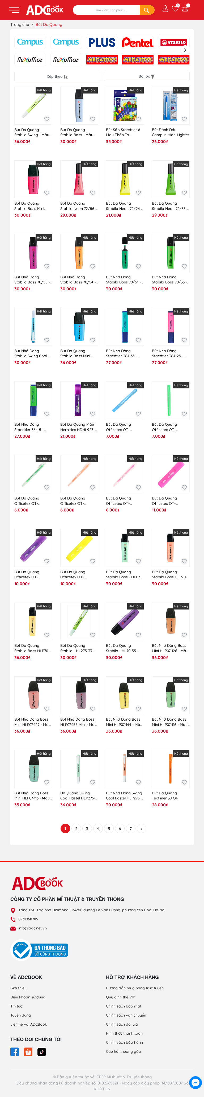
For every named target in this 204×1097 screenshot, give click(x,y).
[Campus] (30, 42)
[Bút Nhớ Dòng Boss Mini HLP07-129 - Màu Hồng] (33, 695)
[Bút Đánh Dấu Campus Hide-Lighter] (171, 106)
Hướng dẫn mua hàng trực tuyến (135, 988)
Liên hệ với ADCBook (28, 1024)
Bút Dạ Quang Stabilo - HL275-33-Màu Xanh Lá (76, 648)
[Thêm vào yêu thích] (47, 119)
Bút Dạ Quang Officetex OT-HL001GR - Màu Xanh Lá (170, 427)
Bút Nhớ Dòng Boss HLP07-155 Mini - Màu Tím (78, 722)
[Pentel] (138, 42)
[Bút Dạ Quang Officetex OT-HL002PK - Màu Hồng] (125, 474)
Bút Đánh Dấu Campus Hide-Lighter (170, 132)
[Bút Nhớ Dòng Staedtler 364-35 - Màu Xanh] (125, 327)
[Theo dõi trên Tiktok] (41, 1051)
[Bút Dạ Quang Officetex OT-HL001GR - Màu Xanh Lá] (171, 400)
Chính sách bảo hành (124, 1042)
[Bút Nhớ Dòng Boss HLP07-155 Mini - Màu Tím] (79, 695)
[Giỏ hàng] (185, 8)
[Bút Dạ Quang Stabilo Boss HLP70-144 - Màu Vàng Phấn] (33, 622)
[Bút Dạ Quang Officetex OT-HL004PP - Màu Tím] (33, 548)
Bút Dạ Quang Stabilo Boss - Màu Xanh (76, 132)
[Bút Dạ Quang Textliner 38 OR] (171, 769)
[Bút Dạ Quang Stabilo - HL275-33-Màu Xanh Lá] (79, 622)
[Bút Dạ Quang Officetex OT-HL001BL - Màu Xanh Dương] (125, 400)
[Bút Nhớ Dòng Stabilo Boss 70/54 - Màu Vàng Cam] (79, 253)
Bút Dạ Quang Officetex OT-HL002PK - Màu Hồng (124, 501)
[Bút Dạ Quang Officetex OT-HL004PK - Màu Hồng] (171, 474)
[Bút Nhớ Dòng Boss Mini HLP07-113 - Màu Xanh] (33, 769)
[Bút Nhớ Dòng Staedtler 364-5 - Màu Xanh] (33, 400)
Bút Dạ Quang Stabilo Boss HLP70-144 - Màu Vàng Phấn (32, 648)
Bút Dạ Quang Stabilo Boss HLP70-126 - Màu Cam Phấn (170, 575)
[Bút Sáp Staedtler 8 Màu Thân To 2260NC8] (125, 106)
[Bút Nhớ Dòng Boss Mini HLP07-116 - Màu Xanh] (171, 695)
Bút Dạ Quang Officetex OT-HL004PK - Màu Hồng (170, 501)
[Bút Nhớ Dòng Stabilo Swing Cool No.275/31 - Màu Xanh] (33, 327)
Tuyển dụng (20, 1015)
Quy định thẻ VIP (120, 997)
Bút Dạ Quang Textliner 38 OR (165, 796)
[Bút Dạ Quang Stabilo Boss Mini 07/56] (33, 179)
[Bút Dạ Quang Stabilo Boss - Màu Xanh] (79, 106)
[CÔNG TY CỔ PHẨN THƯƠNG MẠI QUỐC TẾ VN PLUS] (30, 59)
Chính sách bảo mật (123, 1006)
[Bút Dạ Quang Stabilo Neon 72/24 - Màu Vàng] (125, 179)
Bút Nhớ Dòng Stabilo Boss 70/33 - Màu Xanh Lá (169, 280)
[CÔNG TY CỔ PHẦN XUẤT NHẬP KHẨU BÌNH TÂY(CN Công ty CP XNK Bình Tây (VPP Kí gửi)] (174, 59)
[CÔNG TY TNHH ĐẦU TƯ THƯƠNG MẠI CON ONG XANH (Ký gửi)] (66, 42)
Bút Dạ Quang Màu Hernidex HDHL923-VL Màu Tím (77, 427)
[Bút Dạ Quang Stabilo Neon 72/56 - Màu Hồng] (79, 179)
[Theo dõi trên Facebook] (15, 1051)
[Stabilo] (174, 42)
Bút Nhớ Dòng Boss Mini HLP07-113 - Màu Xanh (32, 796)
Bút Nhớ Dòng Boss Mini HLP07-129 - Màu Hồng (32, 722)
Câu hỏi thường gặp (123, 1051)
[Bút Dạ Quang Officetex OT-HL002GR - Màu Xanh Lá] (33, 474)
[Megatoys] (102, 59)
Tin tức (16, 1006)
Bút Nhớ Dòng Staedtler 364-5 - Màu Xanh (29, 427)
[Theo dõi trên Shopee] (28, 1051)
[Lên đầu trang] (195, 1070)
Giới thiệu (18, 988)
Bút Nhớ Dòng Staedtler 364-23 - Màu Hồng (167, 353)
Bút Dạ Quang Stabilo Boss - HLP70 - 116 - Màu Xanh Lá (124, 575)
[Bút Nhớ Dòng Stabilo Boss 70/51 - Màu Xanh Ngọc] (125, 253)
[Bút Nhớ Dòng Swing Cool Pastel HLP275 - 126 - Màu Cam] (125, 769)
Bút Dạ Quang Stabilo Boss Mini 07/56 (29, 206)
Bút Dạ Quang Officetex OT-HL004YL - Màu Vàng (78, 575)
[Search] (147, 10)
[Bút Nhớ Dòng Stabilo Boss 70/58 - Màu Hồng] (33, 253)
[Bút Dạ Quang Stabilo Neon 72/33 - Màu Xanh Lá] (171, 179)
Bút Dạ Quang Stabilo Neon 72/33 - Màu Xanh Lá (170, 206)
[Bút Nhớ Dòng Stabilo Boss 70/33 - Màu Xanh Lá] (171, 253)
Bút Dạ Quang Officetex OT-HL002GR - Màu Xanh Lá (33, 501)
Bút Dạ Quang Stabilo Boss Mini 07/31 (75, 353)
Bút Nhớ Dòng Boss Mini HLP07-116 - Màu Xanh (170, 722)
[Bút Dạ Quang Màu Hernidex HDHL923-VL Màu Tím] (79, 400)
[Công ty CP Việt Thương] (66, 59)
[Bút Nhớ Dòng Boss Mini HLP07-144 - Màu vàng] (125, 695)
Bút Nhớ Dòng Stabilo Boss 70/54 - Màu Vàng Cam (78, 280)
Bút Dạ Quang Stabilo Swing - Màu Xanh (31, 132)
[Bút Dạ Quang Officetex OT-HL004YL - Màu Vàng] (79, 548)
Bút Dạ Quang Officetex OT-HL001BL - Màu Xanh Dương (124, 427)
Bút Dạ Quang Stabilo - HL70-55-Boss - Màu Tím (121, 648)
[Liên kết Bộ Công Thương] (40, 950)
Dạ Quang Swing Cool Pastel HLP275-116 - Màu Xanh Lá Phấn (77, 796)
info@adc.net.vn (32, 928)
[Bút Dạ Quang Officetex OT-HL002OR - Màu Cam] (79, 474)
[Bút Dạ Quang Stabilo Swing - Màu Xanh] (33, 106)
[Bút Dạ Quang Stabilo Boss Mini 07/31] (79, 327)
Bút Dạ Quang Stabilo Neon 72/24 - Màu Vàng (124, 206)
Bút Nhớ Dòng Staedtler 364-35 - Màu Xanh (121, 353)
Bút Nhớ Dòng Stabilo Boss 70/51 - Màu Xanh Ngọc (123, 280)
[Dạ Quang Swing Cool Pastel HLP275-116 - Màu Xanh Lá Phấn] (79, 769)
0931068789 (28, 919)
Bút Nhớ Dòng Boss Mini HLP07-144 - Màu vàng (124, 722)
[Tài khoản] (165, 8)
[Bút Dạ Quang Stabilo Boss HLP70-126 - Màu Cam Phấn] (171, 548)
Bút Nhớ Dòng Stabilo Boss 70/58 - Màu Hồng (32, 280)
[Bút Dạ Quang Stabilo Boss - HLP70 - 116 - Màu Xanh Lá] (125, 548)
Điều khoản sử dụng (27, 997)
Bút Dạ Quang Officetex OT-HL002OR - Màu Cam (78, 501)
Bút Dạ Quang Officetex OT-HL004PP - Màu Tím (31, 575)
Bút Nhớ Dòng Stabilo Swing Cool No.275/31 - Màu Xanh (30, 353)
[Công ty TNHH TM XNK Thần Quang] (138, 59)
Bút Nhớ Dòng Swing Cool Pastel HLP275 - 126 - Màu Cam (124, 796)
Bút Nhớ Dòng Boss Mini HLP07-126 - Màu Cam (170, 648)
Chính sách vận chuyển (126, 1015)
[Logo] (102, 883)
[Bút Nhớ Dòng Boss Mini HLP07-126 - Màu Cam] (171, 622)
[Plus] (102, 42)
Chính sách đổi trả (122, 1024)
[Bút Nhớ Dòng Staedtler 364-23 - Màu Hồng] (171, 327)
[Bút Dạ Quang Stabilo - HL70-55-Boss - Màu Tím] (125, 622)
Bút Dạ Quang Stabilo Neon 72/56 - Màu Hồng (78, 206)
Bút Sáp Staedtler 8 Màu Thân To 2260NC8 (123, 132)
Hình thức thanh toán (124, 1033)
